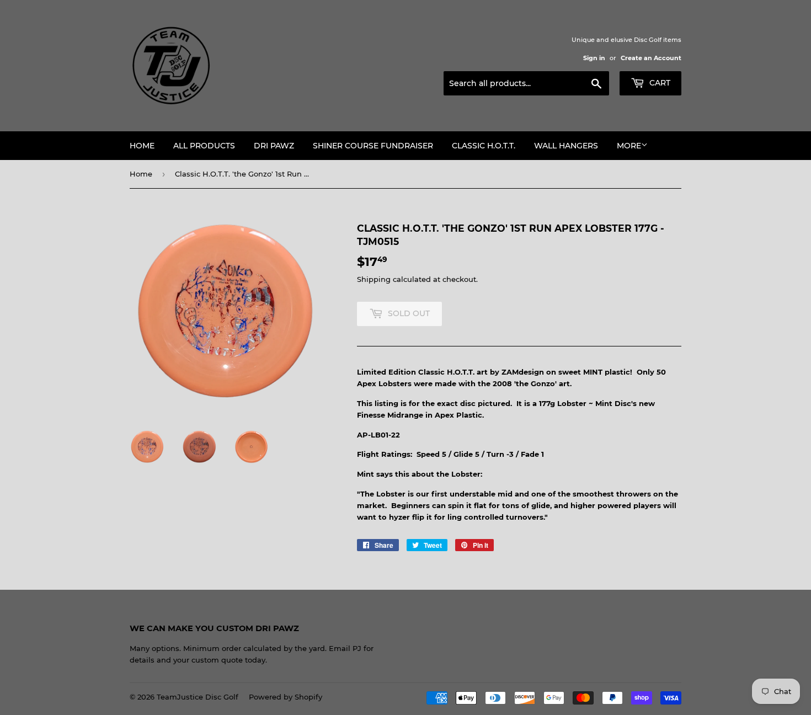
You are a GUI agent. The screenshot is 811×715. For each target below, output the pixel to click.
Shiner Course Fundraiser (373, 146)
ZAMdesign (522, 371)
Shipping (374, 279)
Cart (658, 83)
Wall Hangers (566, 146)
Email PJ (345, 648)
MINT (592, 371)
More (629, 146)
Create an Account (651, 58)
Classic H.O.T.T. (483, 146)
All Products (204, 146)
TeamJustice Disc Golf (197, 696)
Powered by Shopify (285, 696)
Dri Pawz (274, 146)
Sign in (594, 58)
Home (142, 146)
